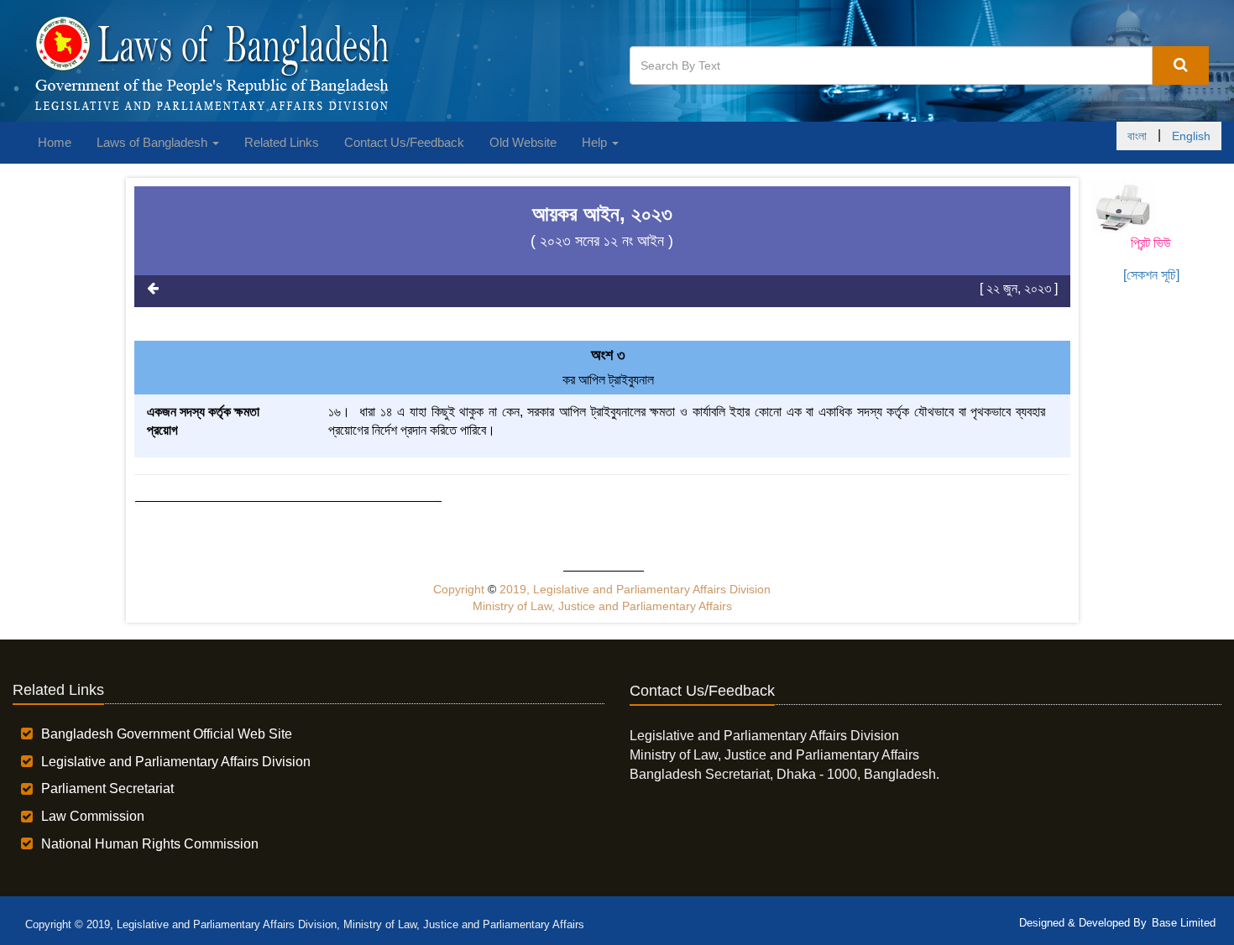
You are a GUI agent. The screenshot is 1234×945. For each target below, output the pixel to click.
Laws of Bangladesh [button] (154, 142)
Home (54, 142)
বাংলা (1137, 136)
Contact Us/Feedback (404, 142)
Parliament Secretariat (107, 788)
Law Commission (92, 816)
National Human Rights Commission (150, 844)
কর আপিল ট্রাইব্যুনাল (608, 380)
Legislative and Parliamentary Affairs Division (176, 761)
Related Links (281, 142)
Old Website (523, 142)
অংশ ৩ (608, 355)
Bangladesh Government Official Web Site (166, 734)
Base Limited (1184, 922)
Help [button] (596, 142)
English (1191, 136)
